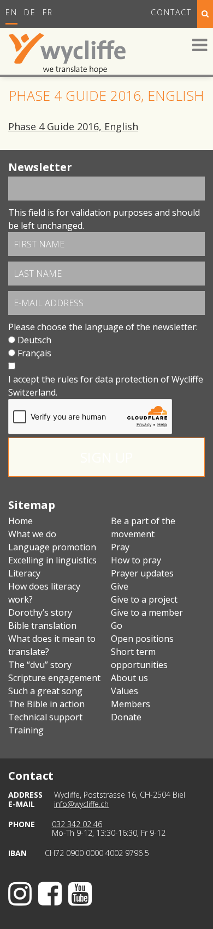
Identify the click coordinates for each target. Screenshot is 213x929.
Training (26, 730)
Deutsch (34, 340)
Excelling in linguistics (52, 560)
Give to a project (144, 599)
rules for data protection (107, 379)
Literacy (24, 573)
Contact (171, 12)
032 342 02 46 (77, 824)
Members (130, 704)
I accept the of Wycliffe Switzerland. (105, 385)
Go (116, 626)
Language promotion (52, 547)
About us (129, 678)
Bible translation (42, 626)
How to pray (136, 560)
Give (119, 586)
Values (124, 691)
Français (34, 353)
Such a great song (45, 691)
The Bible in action (46, 704)
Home (20, 521)
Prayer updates (142, 573)
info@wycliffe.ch (81, 804)
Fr (48, 12)
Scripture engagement (54, 678)
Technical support (45, 717)
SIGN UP (106, 457)
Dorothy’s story (40, 612)
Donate (126, 717)
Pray (120, 547)
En (11, 12)
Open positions (142, 639)
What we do (32, 534)
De (30, 12)
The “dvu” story (40, 665)
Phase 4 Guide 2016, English (73, 126)
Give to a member (147, 612)
